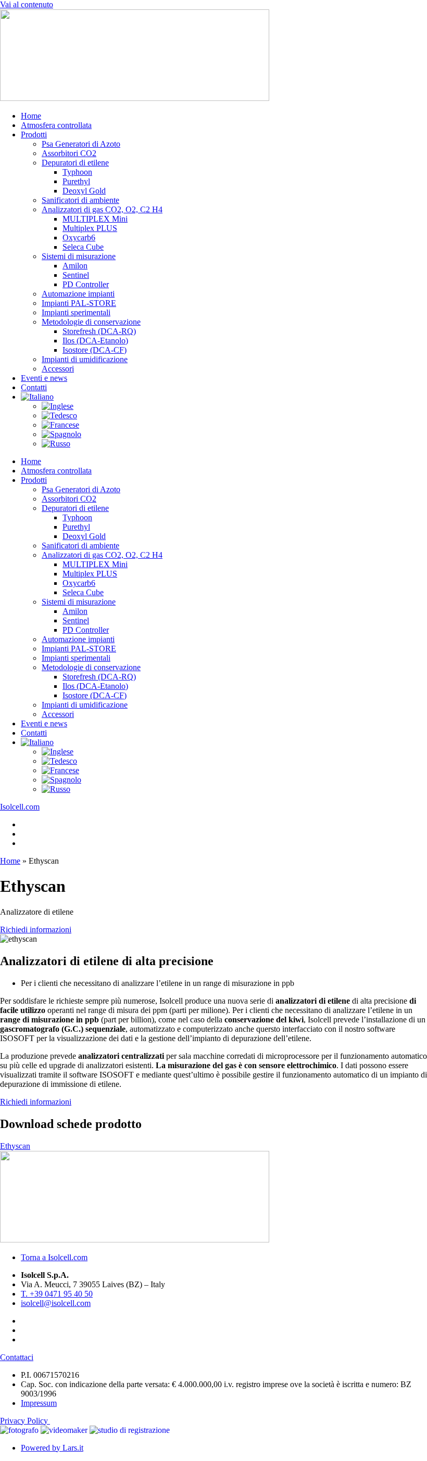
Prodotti (34, 134)
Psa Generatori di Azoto (81, 143)
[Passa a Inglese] (57, 406)
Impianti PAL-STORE (79, 303)
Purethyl (76, 181)
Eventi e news (44, 378)
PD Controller (85, 284)
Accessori (58, 368)
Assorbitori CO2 (69, 153)
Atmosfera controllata (56, 125)
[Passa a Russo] (56, 443)
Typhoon (77, 172)
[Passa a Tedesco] (59, 415)
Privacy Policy (25, 1420)
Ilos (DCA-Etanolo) (95, 340)
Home (31, 115)
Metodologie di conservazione (91, 321)
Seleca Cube (83, 246)
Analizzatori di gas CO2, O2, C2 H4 (102, 209)
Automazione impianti (78, 293)
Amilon (74, 265)
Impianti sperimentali (76, 312)
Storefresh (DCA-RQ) (99, 331)
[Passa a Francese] (60, 424)
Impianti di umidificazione (85, 359)
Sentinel (75, 275)
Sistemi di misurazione (79, 256)
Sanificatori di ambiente (80, 200)
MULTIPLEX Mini (95, 218)
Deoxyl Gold (84, 190)
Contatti (34, 387)
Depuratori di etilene (75, 162)
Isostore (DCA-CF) (94, 349)
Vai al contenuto (26, 4)
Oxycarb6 (78, 237)
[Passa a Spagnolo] (61, 434)
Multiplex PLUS (89, 228)
